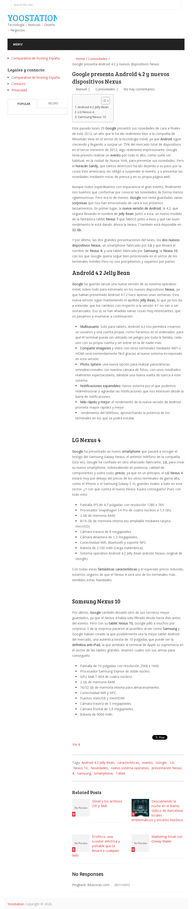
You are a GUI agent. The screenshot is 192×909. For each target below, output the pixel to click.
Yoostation (33, 17)
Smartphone (103, 773)
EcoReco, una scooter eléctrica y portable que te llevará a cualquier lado (96, 845)
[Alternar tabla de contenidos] (103, 101)
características (128, 762)
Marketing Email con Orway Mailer (166, 838)
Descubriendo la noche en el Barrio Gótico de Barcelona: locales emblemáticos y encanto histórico (157, 810)
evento (147, 762)
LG (172, 762)
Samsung (84, 773)
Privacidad (19, 90)
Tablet (121, 773)
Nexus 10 (80, 768)
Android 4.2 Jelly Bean (93, 107)
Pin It (76, 744)
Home (80, 58)
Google (161, 762)
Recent (53, 103)
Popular (24, 104)
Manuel (81, 89)
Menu (18, 44)
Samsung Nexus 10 (92, 117)
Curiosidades (97, 58)
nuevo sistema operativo (130, 768)
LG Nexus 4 (86, 112)
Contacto (18, 83)
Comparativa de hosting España (35, 58)
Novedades (99, 768)
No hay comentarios (139, 89)
